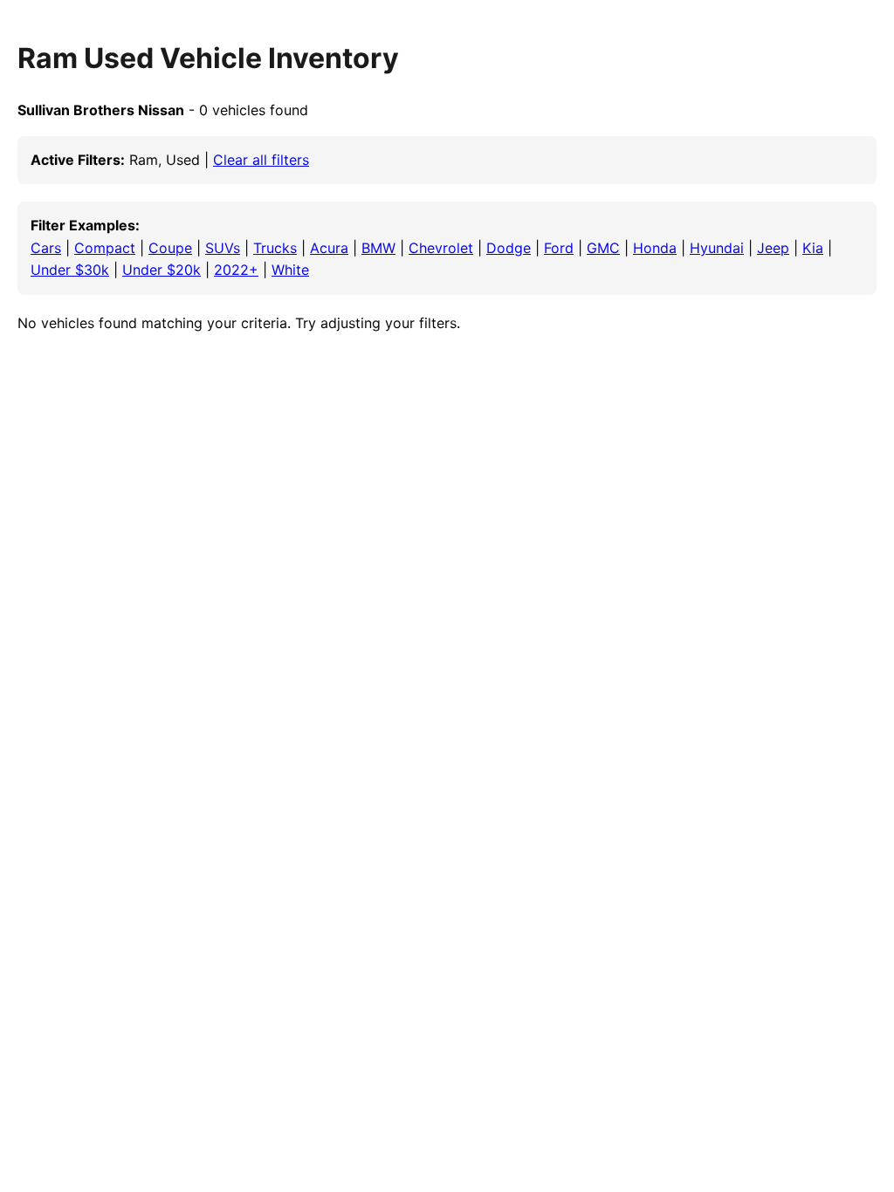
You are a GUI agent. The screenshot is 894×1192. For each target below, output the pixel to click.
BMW (378, 248)
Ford (559, 248)
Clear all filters (261, 159)
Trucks (275, 248)
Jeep (773, 248)
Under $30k (70, 269)
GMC (603, 248)
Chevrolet (441, 248)
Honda (655, 248)
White (290, 269)
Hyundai (717, 248)
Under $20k (161, 269)
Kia (812, 248)
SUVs (222, 248)
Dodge (508, 248)
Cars (46, 248)
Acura (329, 248)
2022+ (236, 269)
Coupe (170, 248)
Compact (104, 248)
